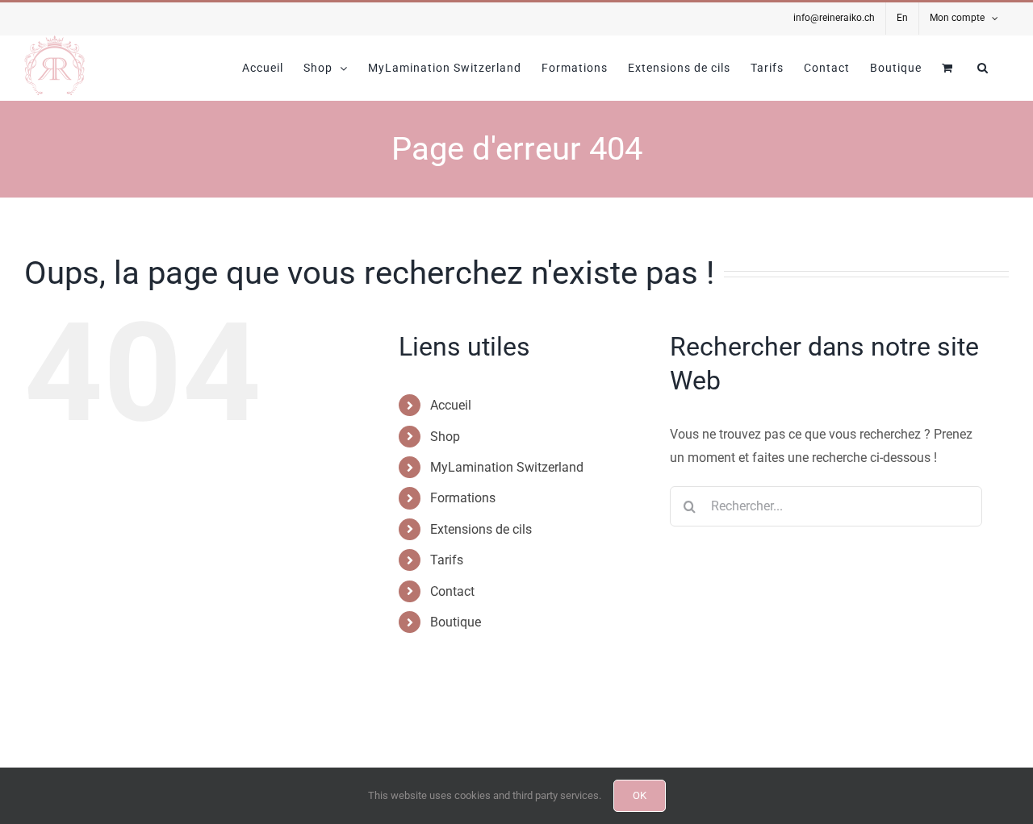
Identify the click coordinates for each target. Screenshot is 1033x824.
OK (639, 795)
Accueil (450, 405)
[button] (983, 67)
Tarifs (446, 560)
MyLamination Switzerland (506, 467)
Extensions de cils (481, 529)
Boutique (455, 622)
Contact (452, 591)
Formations (463, 498)
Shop (445, 436)
